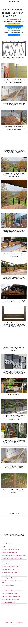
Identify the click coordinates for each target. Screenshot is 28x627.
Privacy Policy (20, 622)
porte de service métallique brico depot (14, 26)
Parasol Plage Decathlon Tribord (9, 578)
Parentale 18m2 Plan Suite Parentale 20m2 (12, 558)
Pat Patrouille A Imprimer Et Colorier (10, 566)
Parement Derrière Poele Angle (9, 552)
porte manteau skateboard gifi (14, 28)
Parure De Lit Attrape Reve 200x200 (10, 549)
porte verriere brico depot (14, 35)
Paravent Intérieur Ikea (7, 563)
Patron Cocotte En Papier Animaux (10, 605)
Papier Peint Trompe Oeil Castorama (10, 599)
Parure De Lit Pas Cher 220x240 (9, 572)
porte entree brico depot (14, 30)
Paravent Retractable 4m (8, 585)
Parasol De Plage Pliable (7, 561)
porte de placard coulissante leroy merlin (14, 32)
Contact (12, 622)
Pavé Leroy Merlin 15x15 (8, 569)
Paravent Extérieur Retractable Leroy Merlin (12, 590)
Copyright (14, 624)
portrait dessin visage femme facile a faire (14, 21)
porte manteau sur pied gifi (14, 19)
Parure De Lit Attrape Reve (8, 602)
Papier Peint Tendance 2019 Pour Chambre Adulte (14, 555)
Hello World (13, 1)
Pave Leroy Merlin (6, 588)
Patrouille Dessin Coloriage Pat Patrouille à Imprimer (12, 581)
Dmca (6, 622)
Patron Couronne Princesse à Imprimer (11, 596)
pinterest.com (9, 543)
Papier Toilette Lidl (6, 575)
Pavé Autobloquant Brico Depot (9, 593)
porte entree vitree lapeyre (14, 23)
